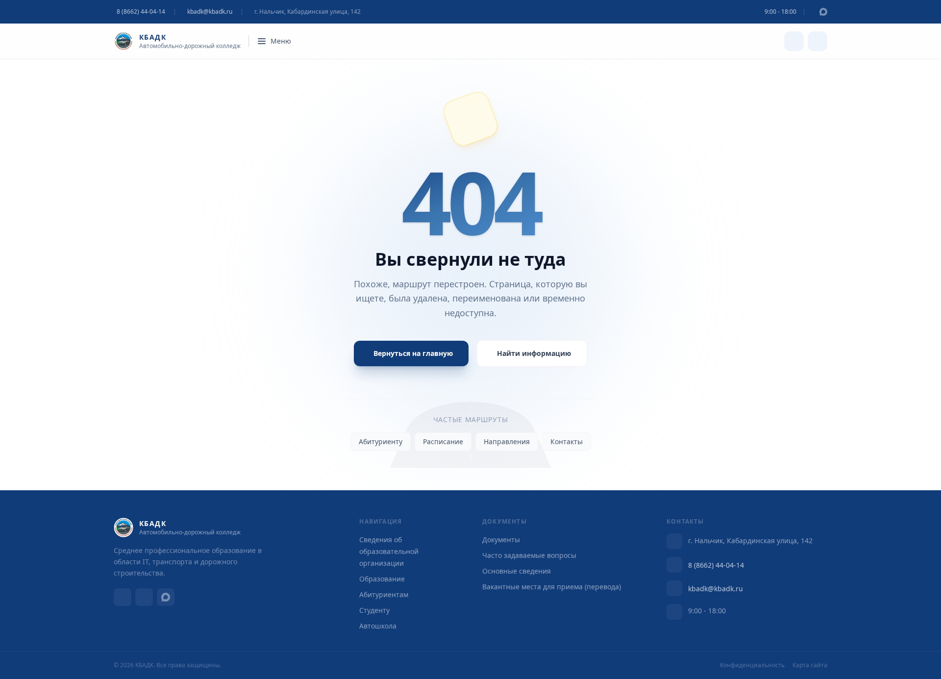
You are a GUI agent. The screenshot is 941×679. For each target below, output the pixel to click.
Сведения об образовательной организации (389, 551)
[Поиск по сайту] (817, 41)
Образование (382, 578)
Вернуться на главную (413, 353)
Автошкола (377, 625)
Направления (507, 441)
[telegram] (144, 597)
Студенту (374, 610)
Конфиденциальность (752, 665)
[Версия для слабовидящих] (794, 41)
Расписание (443, 441)
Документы (501, 539)
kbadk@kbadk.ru (209, 12)
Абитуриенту (380, 441)
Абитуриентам (383, 594)
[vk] (122, 597)
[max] (823, 12)
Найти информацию (534, 353)
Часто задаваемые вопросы (529, 555)
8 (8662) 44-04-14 (716, 565)
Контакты (566, 441)
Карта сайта (809, 665)
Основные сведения (516, 571)
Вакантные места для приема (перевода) (551, 586)
